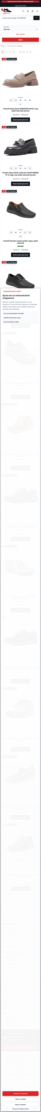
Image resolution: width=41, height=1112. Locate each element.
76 (23, 52)
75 (20, 52)
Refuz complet (20, 1105)
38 (20, 100)
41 (20, 104)
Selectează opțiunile (20, 120)
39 (25, 100)
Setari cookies (20, 1099)
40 (30, 100)
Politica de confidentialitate (20, 1109)
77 (27, 52)
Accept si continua (20, 1093)
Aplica (20, 40)
